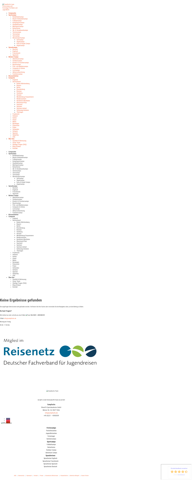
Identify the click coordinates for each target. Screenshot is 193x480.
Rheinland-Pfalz (22, 103)
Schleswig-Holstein (23, 110)
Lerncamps (16, 70)
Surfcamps (20, 40)
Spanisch (15, 55)
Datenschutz (21, 475)
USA (14, 137)
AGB (15, 475)
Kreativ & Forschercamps (21, 63)
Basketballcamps (18, 17)
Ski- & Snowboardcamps (20, 30)
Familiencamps (17, 74)
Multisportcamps (18, 26)
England (15, 80)
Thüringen (20, 112)
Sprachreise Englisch (50, 458)
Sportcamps (12, 15)
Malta (14, 122)
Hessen (19, 95)
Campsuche (12, 13)
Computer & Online (19, 68)
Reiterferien (16, 28)
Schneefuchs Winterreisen (51, 475)
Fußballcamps (17, 21)
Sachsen (19, 106)
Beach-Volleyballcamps (20, 19)
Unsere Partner (85, 475)
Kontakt (15, 148)
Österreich (16, 125)
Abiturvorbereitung (19, 72)
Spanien (15, 133)
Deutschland (17, 82)
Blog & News (17, 146)
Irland (14, 120)
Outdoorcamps (17, 61)
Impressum (29, 475)
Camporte (12, 78)
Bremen (19, 91)
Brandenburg (21, 89)
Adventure (72, 475)
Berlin (18, 87)
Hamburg (20, 93)
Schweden (16, 129)
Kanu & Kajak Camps (23, 44)
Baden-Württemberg (23, 84)
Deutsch (15, 49)
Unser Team (16, 143)
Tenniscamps (17, 32)
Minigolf (77, 475)
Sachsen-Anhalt (22, 108)
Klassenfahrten (13, 76)
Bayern (19, 85)
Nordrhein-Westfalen (23, 101)
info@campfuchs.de (10, 318)
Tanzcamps (16, 34)
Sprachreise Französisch (50, 461)
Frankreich (16, 114)
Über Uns (11, 139)
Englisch (15, 51)
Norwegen (16, 124)
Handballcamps (18, 24)
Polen (14, 127)
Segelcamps (20, 42)
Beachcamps (17, 64)
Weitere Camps (13, 57)
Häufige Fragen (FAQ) (20, 144)
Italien (15, 118)
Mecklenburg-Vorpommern (25, 97)
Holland (15, 116)
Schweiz (15, 131)
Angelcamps (21, 45)
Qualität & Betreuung (19, 141)
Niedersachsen (21, 99)
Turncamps (16, 36)
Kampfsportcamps (18, 23)
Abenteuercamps (18, 59)
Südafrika (16, 135)
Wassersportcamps (19, 38)
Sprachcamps (13, 47)
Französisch (16, 53)
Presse (41, 475)
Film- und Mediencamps (20, 66)
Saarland (19, 104)
